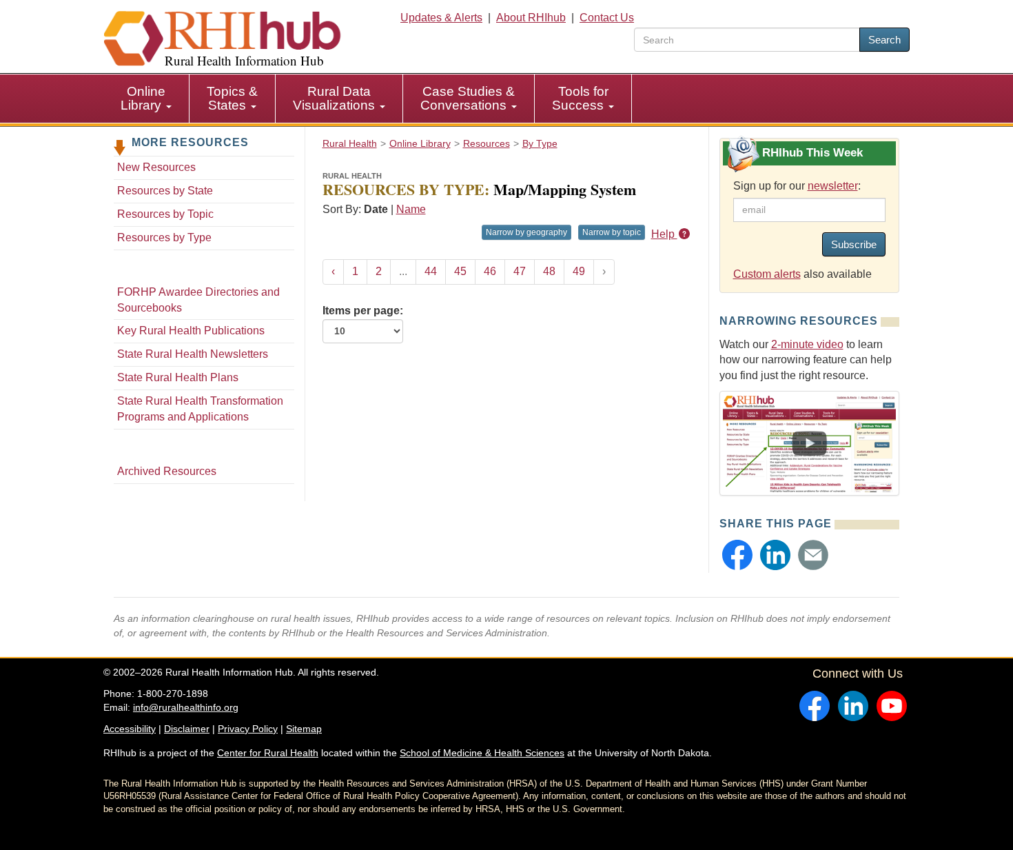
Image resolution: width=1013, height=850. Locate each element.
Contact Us (607, 17)
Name (411, 209)
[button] (737, 555)
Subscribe (854, 244)
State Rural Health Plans (177, 377)
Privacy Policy (248, 728)
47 (519, 271)
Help (664, 234)
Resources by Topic (165, 214)
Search (884, 39)
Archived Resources (166, 471)
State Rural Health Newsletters (192, 354)
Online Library (143, 98)
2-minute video (807, 344)
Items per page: (363, 310)
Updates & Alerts (441, 17)
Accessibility (129, 728)
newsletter (833, 186)
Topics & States (232, 98)
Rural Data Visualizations (335, 98)
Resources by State (165, 190)
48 (549, 271)
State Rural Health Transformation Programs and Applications (200, 409)
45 (460, 271)
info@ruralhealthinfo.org (185, 707)
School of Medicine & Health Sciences (482, 752)
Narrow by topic (611, 232)
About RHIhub (531, 17)
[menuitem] (146, 98)
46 (490, 271)
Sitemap (304, 728)
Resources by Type (164, 237)
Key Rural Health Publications (191, 330)
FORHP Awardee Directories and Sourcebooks (198, 300)
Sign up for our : (797, 186)
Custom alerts (767, 274)
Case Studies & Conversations (467, 98)
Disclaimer (186, 728)
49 (579, 271)
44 (430, 271)
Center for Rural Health (267, 752)
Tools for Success (580, 98)
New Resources (156, 167)
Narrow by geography (526, 232)
